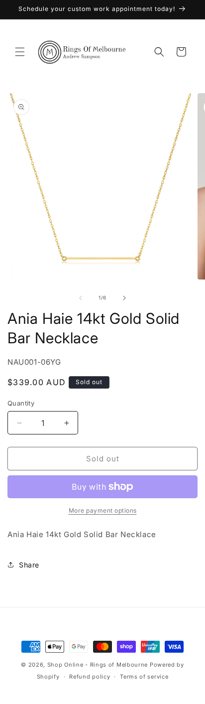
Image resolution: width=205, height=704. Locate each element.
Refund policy (89, 676)
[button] (20, 52)
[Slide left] (81, 298)
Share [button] (29, 565)
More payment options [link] (103, 510)
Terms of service (144, 676)
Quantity (20, 403)
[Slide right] (124, 298)
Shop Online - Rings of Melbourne (98, 664)
